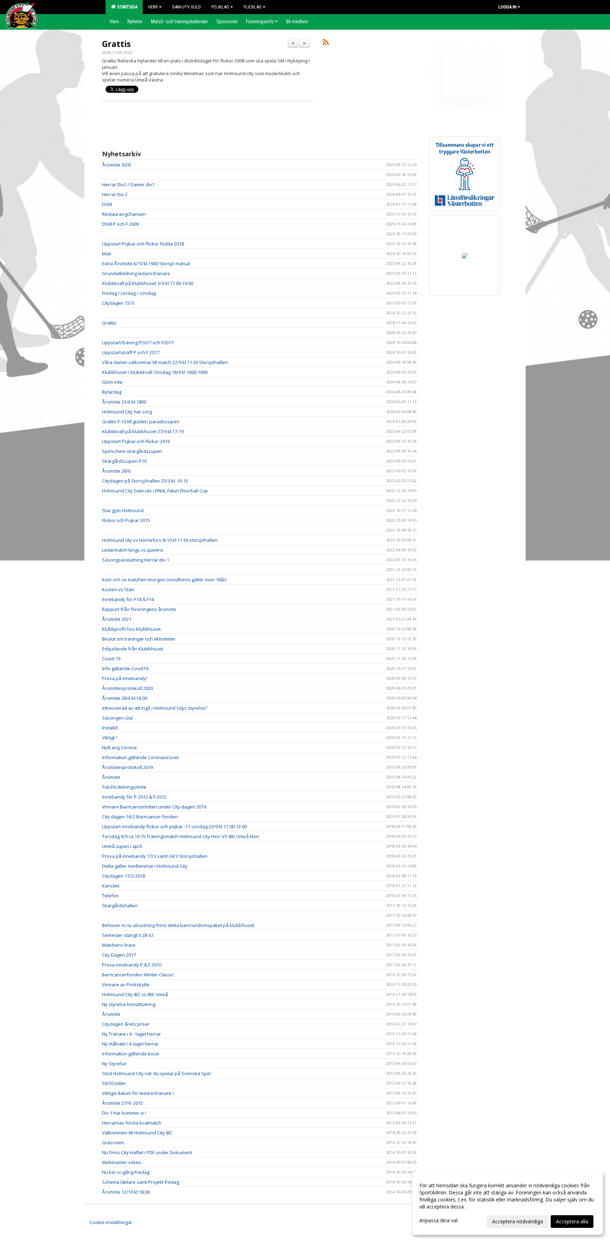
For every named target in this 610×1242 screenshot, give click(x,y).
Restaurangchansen (124, 214)
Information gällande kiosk (130, 1053)
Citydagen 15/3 (118, 303)
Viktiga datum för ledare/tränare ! (138, 1093)
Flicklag (253, 7)
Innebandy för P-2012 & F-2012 (134, 797)
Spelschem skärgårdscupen (132, 451)
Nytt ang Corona (119, 747)
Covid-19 (111, 658)
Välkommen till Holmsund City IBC (137, 1132)
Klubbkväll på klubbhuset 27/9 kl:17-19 (143, 431)
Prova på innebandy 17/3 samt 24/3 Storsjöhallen (155, 856)
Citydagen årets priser (126, 1024)
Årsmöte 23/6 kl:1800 (124, 402)
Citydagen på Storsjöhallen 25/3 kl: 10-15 (145, 481)
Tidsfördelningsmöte (124, 787)
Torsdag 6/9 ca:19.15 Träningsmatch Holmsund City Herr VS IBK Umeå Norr (180, 836)
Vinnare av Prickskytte (126, 984)
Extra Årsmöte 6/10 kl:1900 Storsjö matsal (146, 263)
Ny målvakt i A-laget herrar (130, 1044)
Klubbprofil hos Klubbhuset (131, 629)
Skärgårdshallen (120, 905)
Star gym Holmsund (123, 510)
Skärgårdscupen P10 (124, 461)
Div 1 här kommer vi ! (124, 1113)
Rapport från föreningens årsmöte (139, 609)
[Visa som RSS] (326, 43)
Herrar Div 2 (114, 194)
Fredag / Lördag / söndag (129, 293)
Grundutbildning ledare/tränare (136, 273)
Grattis (116, 43)
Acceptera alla (572, 1221)
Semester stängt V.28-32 (128, 935)
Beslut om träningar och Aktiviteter (138, 639)
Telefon (110, 895)
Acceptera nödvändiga (517, 1221)
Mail (106, 253)
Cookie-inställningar (111, 1222)
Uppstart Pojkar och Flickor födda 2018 (143, 244)
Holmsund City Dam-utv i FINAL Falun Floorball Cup (155, 490)
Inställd (110, 728)
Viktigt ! (109, 737)
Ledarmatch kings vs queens (132, 550)
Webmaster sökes (121, 1162)
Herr (153, 7)
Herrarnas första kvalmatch (131, 1123)
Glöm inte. (113, 382)
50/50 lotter (114, 1083)
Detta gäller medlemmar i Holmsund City (144, 866)
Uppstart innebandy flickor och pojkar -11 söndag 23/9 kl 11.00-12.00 (174, 826)
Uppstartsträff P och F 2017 (130, 352)
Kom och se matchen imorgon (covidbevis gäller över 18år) (164, 579)
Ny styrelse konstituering (128, 1004)
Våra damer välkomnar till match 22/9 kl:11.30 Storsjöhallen (165, 362)
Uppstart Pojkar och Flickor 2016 (136, 441)
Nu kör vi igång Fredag (125, 1172)
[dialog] (507, 1203)
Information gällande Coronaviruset (140, 757)
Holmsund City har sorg (127, 411)
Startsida (126, 7)
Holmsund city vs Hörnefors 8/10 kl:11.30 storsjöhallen (159, 540)
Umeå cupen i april (122, 846)
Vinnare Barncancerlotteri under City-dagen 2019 (154, 807)
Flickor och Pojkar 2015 (126, 520)
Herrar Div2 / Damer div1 (128, 184)
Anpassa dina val (438, 1220)
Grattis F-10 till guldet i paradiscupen (140, 421)
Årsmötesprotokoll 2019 (127, 767)
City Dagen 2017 (119, 955)
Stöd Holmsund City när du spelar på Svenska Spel (156, 1073)
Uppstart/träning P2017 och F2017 (137, 342)
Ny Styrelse (114, 1063)
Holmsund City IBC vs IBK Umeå (135, 994)
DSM (107, 204)
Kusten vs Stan (118, 589)
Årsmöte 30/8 (116, 165)
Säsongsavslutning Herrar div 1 (135, 560)
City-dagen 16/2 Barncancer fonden (140, 816)
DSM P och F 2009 (120, 224)
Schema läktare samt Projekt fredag (140, 1182)
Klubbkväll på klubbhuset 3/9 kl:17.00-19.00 (147, 283)
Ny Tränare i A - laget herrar (131, 1034)
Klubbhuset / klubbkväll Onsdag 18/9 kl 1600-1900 (155, 372)
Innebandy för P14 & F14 (128, 599)
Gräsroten (113, 1142)
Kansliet (110, 886)
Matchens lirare (119, 945)
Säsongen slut (117, 718)
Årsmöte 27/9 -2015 (122, 1103)
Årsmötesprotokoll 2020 (127, 688)
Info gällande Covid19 (125, 668)
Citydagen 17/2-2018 (123, 876)
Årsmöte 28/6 (116, 471)
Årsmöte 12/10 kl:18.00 (126, 1192)
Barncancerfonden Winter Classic (138, 974)
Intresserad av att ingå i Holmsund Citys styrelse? (154, 708)
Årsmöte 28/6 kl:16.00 (124, 698)
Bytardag (111, 392)
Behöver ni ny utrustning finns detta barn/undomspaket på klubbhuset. (178, 925)
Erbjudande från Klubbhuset (132, 649)
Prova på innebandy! (124, 678)
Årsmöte (111, 777)
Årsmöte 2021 (116, 619)
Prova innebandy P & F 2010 (131, 965)
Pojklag (220, 7)
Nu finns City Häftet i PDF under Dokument (147, 1152)
